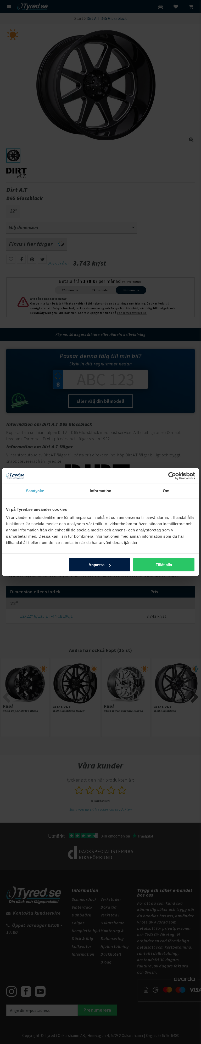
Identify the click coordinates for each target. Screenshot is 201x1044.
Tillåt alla (164, 565)
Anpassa (96, 565)
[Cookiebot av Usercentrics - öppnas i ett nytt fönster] (172, 476)
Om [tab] (166, 491)
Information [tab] (100, 491)
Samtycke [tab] (35, 491)
